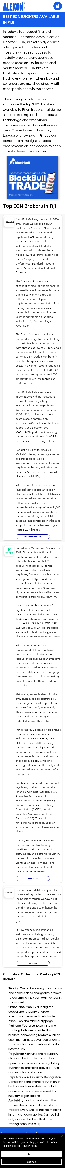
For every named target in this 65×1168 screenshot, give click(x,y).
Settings (31, 1161)
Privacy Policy (29, 1145)
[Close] (60, 1138)
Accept (31, 1154)
